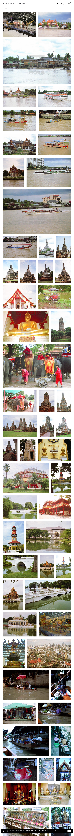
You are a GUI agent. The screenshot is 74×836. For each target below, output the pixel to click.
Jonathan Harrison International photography (15, 3)
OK (69, 831)
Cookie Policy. (7, 832)
